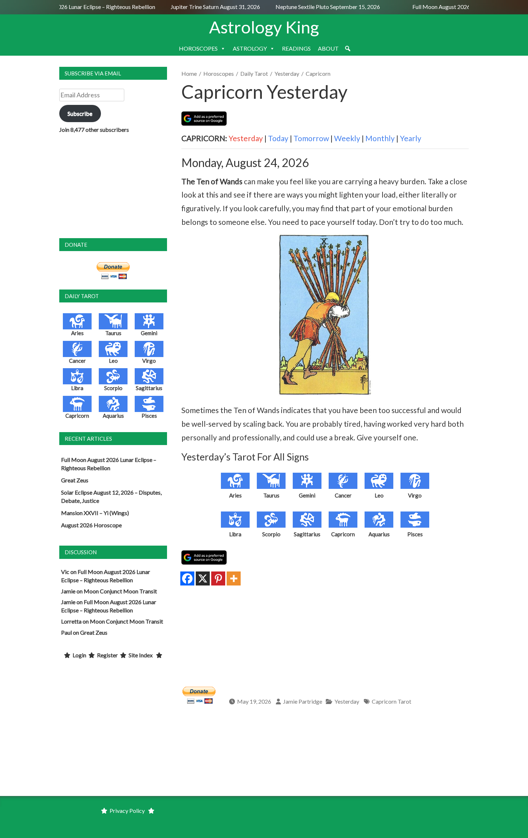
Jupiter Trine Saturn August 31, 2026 (210, 6)
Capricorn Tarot (391, 701)
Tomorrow (311, 138)
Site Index (141, 655)
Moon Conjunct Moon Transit (120, 591)
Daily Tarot (254, 73)
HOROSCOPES (198, 48)
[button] (347, 48)
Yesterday (286, 73)
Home (189, 73)
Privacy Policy (127, 810)
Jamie (68, 591)
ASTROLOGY (250, 48)
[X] (203, 578)
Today (278, 138)
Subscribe (80, 113)
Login (79, 655)
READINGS (296, 48)
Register (107, 655)
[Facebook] (187, 578)
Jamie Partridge (302, 701)
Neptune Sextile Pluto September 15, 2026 (321, 6)
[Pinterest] (218, 578)
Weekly (347, 138)
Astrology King (264, 27)
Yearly (410, 138)
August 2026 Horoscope (91, 525)
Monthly (380, 138)
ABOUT (328, 48)
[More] (234, 578)
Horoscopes (218, 73)
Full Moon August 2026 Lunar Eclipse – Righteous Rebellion (77, 6)
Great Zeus (74, 480)
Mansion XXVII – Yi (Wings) (95, 512)
